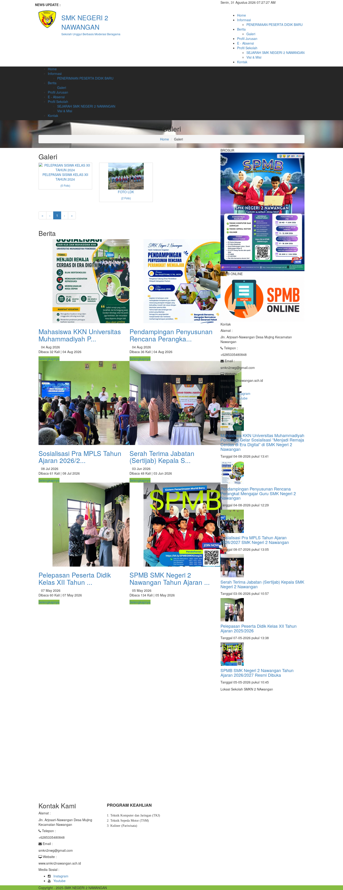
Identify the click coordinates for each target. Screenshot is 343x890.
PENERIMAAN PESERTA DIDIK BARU (274, 24)
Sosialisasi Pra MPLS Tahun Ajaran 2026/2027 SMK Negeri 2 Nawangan (254, 539)
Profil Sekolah (247, 48)
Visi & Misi (253, 57)
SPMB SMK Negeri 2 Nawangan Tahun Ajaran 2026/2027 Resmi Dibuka (257, 672)
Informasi (244, 20)
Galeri (250, 34)
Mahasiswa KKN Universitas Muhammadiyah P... (79, 335)
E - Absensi (245, 43)
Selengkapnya (49, 358)
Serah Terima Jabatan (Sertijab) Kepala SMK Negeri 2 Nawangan (262, 584)
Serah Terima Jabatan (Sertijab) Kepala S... (162, 457)
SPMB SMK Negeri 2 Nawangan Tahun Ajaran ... (170, 578)
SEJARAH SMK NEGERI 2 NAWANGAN (275, 52)
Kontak (242, 62)
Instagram (242, 393)
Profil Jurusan (247, 38)
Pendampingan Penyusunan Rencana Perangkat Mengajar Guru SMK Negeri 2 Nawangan (258, 493)
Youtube (241, 398)
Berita (241, 29)
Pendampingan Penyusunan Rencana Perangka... (171, 335)
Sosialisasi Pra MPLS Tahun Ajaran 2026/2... (79, 457)
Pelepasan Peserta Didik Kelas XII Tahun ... (74, 578)
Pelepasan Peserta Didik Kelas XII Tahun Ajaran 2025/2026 (258, 628)
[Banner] (262, 211)
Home (241, 15)
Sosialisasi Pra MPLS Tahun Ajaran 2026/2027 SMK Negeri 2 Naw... (122, 4)
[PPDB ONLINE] (262, 298)
